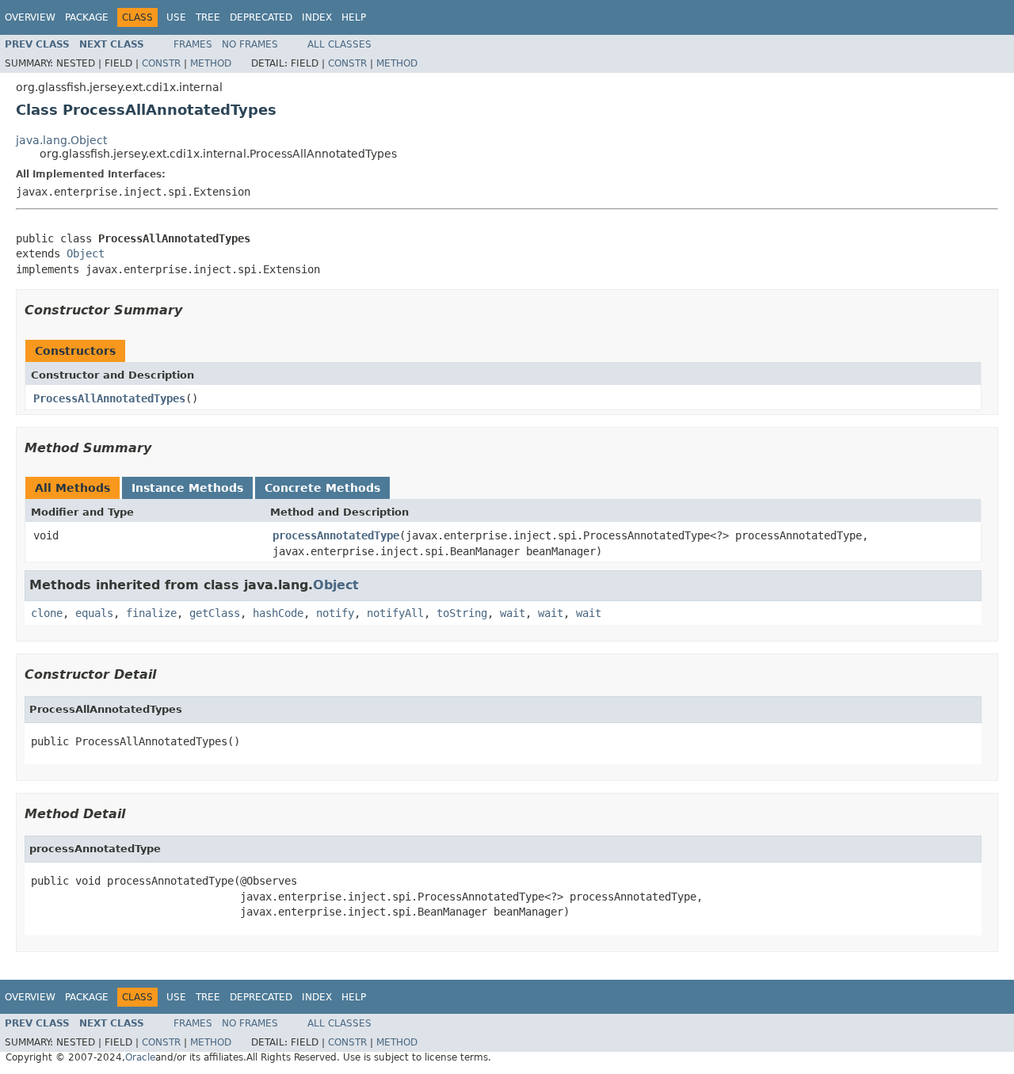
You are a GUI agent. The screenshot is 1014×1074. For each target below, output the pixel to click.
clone (47, 613)
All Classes (339, 44)
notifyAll (395, 613)
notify (335, 613)
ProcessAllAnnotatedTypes (109, 398)
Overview (30, 17)
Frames (192, 44)
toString (461, 613)
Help (353, 17)
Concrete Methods (322, 488)
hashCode (278, 613)
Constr (161, 63)
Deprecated (261, 17)
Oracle (140, 1057)
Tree (208, 17)
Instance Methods (187, 488)
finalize (151, 613)
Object (86, 253)
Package (87, 17)
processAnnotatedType (336, 535)
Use (176, 17)
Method (210, 63)
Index (317, 17)
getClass (214, 613)
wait (512, 613)
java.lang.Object (61, 140)
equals (94, 613)
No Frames (250, 44)
